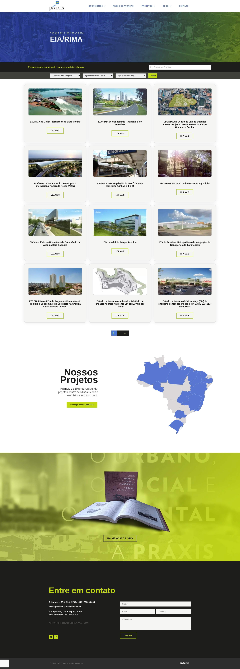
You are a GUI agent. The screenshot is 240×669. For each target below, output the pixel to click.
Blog (166, 6)
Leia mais (55, 131)
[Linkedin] (51, 637)
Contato (184, 6)
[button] (152, 75)
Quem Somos (96, 6)
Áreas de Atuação (123, 6)
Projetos (147, 6)
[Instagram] (56, 637)
